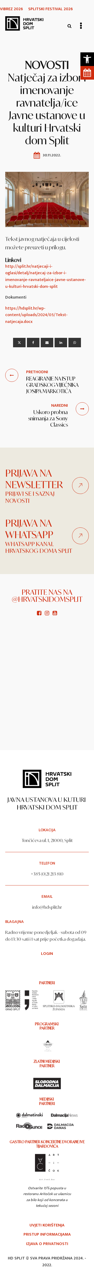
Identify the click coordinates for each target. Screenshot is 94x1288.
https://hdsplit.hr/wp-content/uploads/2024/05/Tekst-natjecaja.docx (36, 315)
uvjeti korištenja (47, 1225)
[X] (19, 342)
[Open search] (69, 26)
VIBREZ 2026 (11, 9)
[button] (87, 59)
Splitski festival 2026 (50, 9)
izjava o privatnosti (47, 1244)
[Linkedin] (61, 342)
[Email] (47, 342)
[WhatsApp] (74, 342)
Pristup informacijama (47, 1234)
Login (47, 953)
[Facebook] (33, 342)
